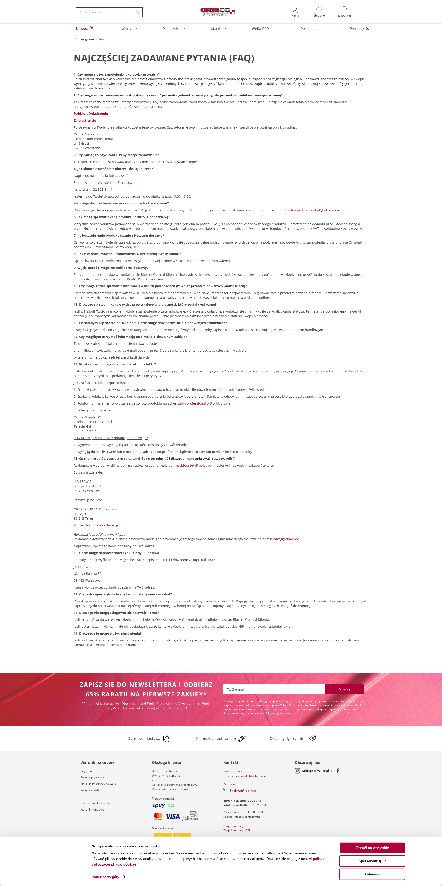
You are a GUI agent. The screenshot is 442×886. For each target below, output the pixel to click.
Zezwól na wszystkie (372, 848)
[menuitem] (83, 29)
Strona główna (85, 39)
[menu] (221, 29)
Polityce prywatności (278, 713)
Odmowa (372, 874)
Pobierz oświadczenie (91, 113)
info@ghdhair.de (286, 539)
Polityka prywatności (94, 777)
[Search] (137, 12)
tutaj (107, 88)
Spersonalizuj (370, 861)
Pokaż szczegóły (105, 877)
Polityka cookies (91, 790)
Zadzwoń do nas (243, 790)
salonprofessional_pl (317, 770)
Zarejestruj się (85, 120)
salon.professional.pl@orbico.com (141, 106)
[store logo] (217, 12)
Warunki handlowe (92, 809)
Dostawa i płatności (164, 771)
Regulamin (87, 771)
